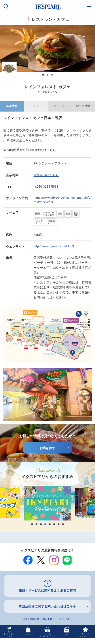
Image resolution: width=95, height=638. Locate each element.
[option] (47, 51)
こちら (51, 150)
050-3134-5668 (47, 186)
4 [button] (45, 524)
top (2, 533)
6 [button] (54, 524)
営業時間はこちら (46, 175)
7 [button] (58, 524)
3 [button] (52, 75)
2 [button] (47, 75)
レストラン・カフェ (50, 19)
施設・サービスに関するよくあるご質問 (47, 590)
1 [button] (43, 75)
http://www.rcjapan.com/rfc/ (52, 246)
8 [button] (63, 524)
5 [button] (50, 524)
